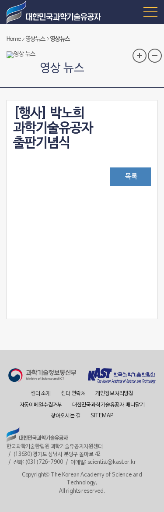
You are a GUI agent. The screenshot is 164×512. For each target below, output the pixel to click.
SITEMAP (102, 416)
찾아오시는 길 (65, 416)
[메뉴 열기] (150, 11)
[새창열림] (42, 376)
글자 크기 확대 (140, 56)
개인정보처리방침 (114, 394)
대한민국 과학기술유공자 (55, 12)
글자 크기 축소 (155, 56)
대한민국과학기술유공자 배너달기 (108, 405)
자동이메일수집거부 (41, 405)
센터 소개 (41, 394)
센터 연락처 (73, 394)
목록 (131, 177)
